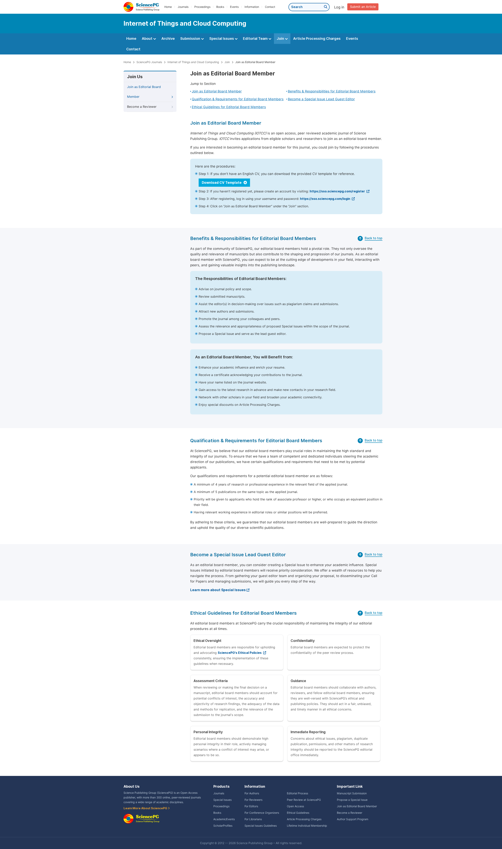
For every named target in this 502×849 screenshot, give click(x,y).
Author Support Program (352, 819)
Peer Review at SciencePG (304, 799)
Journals (183, 6)
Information (252, 6)
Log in (339, 7)
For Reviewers (253, 799)
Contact (270, 6)
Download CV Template (222, 183)
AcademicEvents (224, 819)
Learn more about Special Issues (218, 590)
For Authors (252, 793)
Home (168, 6)
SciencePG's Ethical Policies (240, 653)
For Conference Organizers (262, 812)
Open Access (295, 806)
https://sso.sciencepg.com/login (325, 199)
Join (281, 38)
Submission (190, 38)
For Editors (251, 806)
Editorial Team (255, 38)
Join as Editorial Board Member (255, 62)
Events (234, 6)
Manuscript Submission (352, 793)
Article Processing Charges (317, 38)
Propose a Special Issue (352, 799)
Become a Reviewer (141, 107)
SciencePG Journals (149, 62)
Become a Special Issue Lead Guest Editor (321, 99)
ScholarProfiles (222, 825)
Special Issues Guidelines (261, 825)
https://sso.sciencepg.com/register (338, 191)
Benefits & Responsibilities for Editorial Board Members (332, 91)
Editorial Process (297, 793)
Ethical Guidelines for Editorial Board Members (229, 107)
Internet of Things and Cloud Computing (193, 62)
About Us (131, 786)
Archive (168, 38)
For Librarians (253, 819)
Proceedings (202, 6)
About (147, 38)
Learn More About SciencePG (146, 808)
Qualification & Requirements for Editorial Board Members (238, 99)
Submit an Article (363, 7)
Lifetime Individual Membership (307, 825)
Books (220, 6)
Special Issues (222, 38)
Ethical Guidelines (298, 812)
